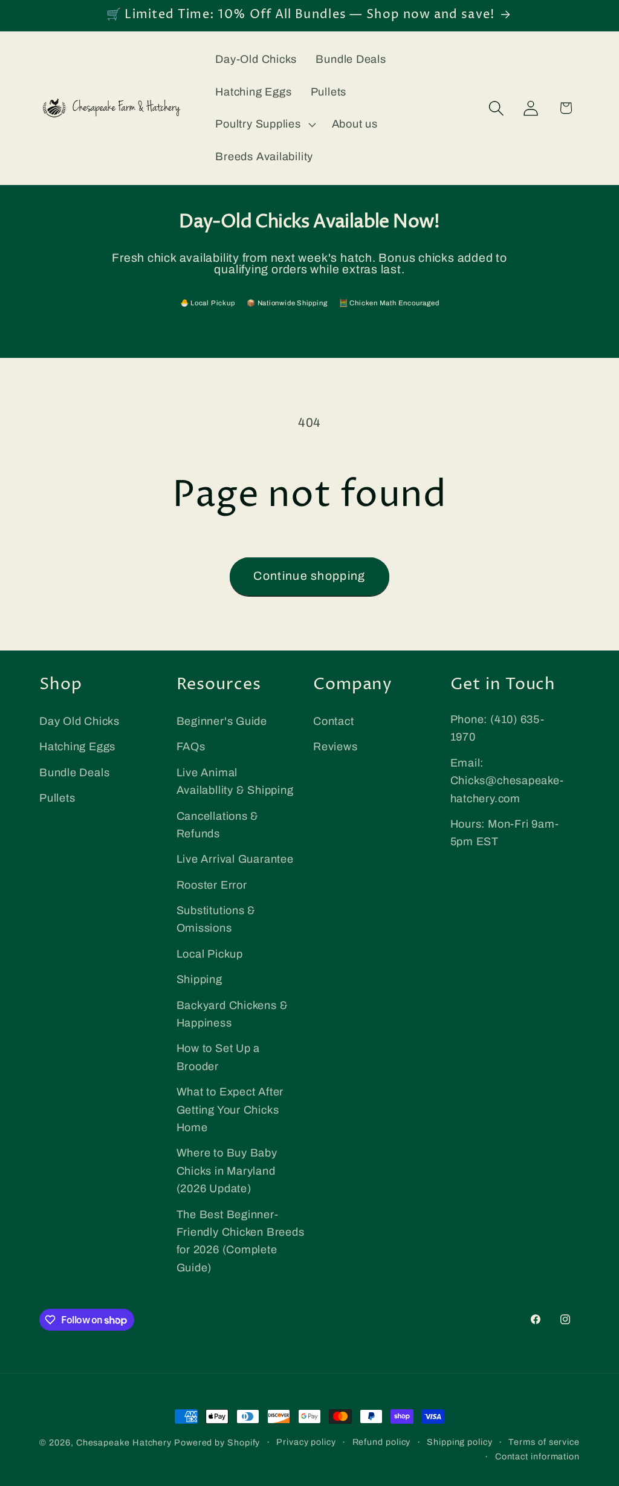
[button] (264, 124)
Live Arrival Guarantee (235, 859)
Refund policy (381, 1442)
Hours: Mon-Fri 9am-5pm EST (504, 833)
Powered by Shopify (217, 1442)
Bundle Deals (74, 773)
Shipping (199, 979)
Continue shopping (309, 575)
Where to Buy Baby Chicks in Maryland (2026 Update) (227, 1171)
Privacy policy (306, 1442)
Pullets (57, 798)
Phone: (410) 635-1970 (497, 728)
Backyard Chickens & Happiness (232, 1014)
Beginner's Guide (222, 721)
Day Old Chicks (79, 721)
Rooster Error (212, 885)
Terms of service (544, 1442)
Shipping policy (460, 1442)
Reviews (335, 747)
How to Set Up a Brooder (219, 1057)
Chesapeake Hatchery (124, 1442)
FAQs (191, 747)
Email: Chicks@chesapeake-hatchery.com (507, 781)
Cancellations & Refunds (218, 825)
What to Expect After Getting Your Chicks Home (230, 1110)
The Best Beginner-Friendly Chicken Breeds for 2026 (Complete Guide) (241, 1241)
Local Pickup (210, 954)
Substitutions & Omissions (216, 919)
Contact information (537, 1456)
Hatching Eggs (77, 747)
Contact (333, 721)
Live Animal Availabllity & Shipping (235, 781)
